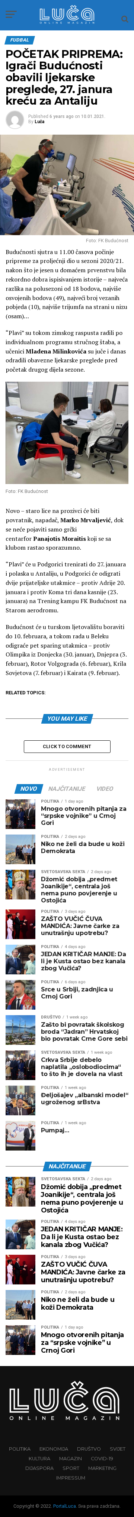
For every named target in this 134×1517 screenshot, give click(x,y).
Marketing (102, 1468)
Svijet (117, 1449)
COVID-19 (102, 1458)
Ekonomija (53, 1449)
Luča (39, 121)
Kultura (39, 1458)
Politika (20, 1449)
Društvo (89, 1449)
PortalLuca (64, 1506)
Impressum (70, 1478)
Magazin (70, 1458)
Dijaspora (39, 1468)
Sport (71, 1468)
